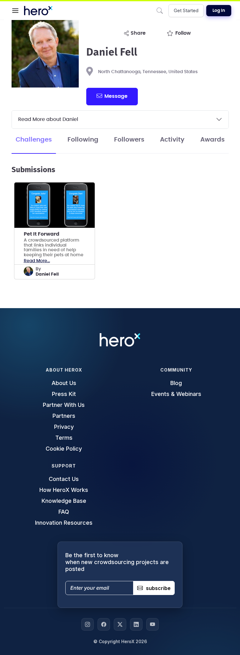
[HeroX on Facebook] (104, 624)
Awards (212, 140)
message (116, 96)
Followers (129, 140)
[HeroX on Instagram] (87, 624)
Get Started (186, 10)
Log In (218, 10)
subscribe (158, 588)
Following (83, 140)
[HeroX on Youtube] (152, 624)
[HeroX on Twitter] (120, 624)
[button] (15, 10)
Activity (172, 140)
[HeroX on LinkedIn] (136, 624)
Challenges (34, 140)
